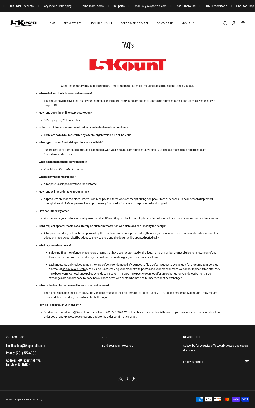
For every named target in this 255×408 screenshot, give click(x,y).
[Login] (233, 23)
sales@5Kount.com (79, 312)
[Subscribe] (247, 361)
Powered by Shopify (33, 399)
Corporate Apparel (135, 23)
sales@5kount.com (74, 269)
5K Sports (18, 399)
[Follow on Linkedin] (134, 378)
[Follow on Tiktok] (127, 378)
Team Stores (73, 23)
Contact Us (165, 23)
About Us (188, 23)
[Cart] (243, 23)
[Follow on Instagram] (120, 378)
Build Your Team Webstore (117, 345)
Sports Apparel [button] (101, 23)
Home (52, 23)
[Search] (225, 23)
